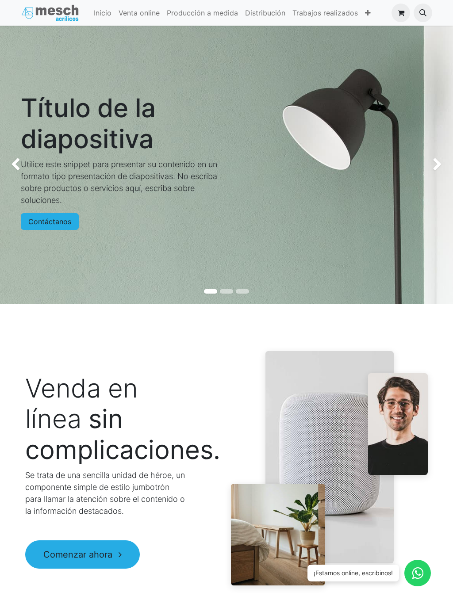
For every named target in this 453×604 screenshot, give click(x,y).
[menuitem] (102, 13)
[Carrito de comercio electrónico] (401, 13)
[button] (423, 13)
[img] (18, 165)
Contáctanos (49, 221)
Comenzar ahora (79, 554)
